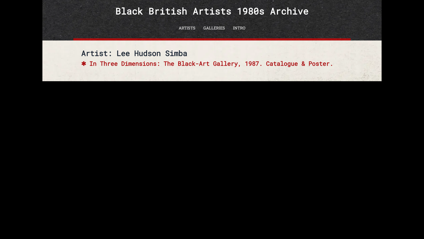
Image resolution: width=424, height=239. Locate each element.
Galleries (214, 28)
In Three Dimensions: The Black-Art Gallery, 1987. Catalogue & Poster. (211, 63)
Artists (187, 28)
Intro (239, 28)
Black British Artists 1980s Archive (212, 11)
